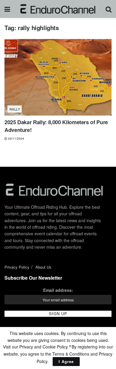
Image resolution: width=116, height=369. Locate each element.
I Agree (66, 361)
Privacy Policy (16, 267)
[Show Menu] (7, 9)
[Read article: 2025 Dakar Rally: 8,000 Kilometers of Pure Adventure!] (58, 77)
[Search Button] (109, 9)
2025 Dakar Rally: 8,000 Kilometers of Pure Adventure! (56, 125)
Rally (15, 109)
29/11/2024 (15, 138)
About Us (43, 267)
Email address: (58, 290)
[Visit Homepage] (58, 9)
